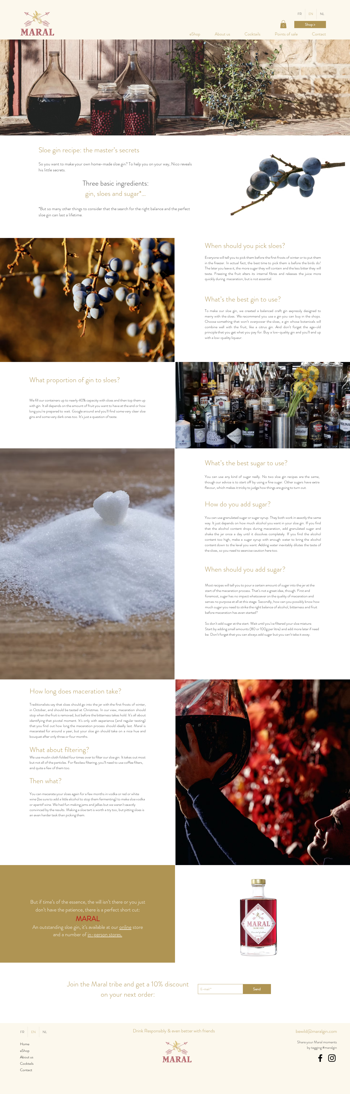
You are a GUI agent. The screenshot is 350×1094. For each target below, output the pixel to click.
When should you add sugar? (245, 569)
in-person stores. (105, 934)
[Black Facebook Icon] (320, 1058)
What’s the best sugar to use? (246, 463)
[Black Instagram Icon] (332, 1058)
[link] (283, 24)
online (125, 927)
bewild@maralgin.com (316, 1031)
